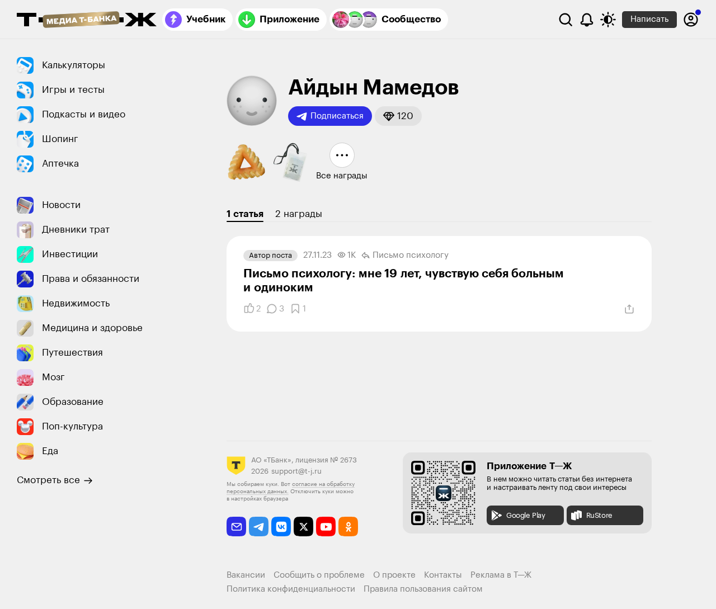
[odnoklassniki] (348, 526)
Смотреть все (48, 480)
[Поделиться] (629, 309)
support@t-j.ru (296, 471)
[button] (398, 116)
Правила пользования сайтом (423, 589)
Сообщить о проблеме (319, 575)
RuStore (599, 515)
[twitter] (303, 526)
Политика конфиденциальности (291, 589)
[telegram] (258, 526)
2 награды (298, 214)
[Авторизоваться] (690, 19)
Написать (649, 19)
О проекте (394, 575)
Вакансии (246, 575)
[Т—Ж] (87, 21)
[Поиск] (565, 19)
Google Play (525, 515)
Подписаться (337, 116)
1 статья (245, 214)
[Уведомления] (586, 19)
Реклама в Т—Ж (500, 575)
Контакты (443, 575)
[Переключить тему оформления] (608, 19)
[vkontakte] (281, 526)
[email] (236, 526)
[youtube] (326, 526)
